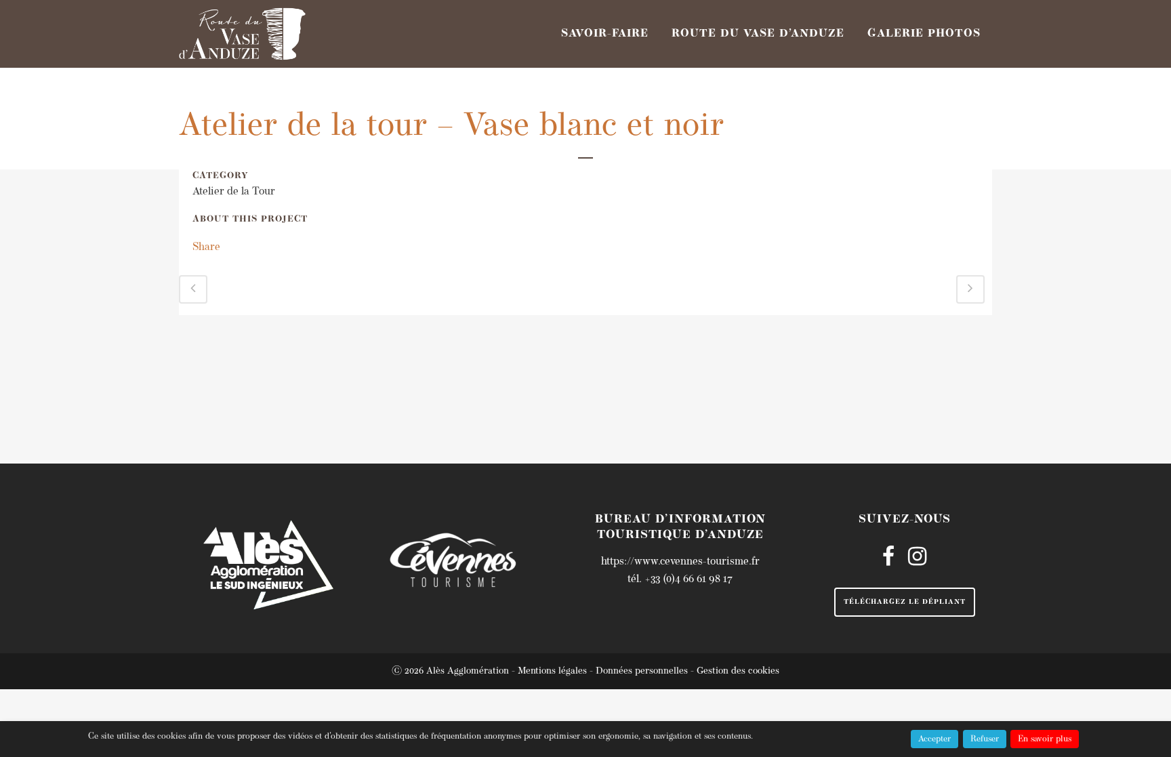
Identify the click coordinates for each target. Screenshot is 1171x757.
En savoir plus (1044, 739)
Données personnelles (642, 671)
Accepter (934, 739)
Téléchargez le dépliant (905, 602)
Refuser (984, 739)
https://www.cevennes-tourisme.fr (680, 561)
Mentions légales (552, 671)
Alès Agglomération (467, 671)
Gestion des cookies (738, 671)
